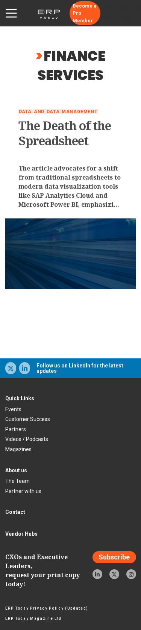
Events (13, 409)
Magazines (18, 449)
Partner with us (23, 491)
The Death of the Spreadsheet (64, 133)
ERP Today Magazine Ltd (33, 618)
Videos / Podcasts (26, 439)
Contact (15, 512)
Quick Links (19, 398)
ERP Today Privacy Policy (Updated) (46, 608)
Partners (15, 429)
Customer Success (27, 419)
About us (16, 470)
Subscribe (114, 557)
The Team (17, 481)
